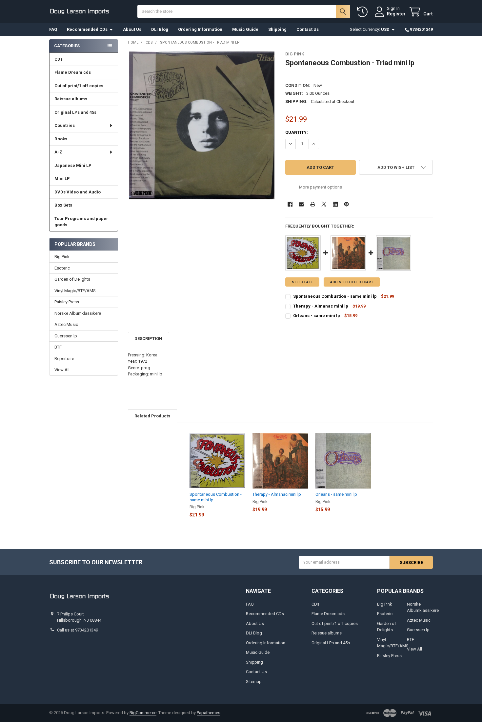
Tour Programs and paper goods (81, 222)
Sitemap (254, 681)
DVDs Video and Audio (77, 192)
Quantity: (296, 132)
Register (396, 13)
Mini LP (62, 178)
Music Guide (245, 29)
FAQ (53, 29)
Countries (64, 125)
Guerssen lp (65, 335)
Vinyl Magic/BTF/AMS (75, 290)
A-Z (58, 152)
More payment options (320, 187)
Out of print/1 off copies (78, 85)
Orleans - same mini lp (317, 315)
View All (62, 369)
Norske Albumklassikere (77, 313)
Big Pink (62, 256)
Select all (302, 282)
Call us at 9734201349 (77, 630)
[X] (324, 204)
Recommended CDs (87, 29)
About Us (132, 29)
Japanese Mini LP (72, 165)
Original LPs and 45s (75, 112)
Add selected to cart (351, 282)
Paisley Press (66, 301)
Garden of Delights (72, 279)
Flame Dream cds (72, 72)
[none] (202, 125)
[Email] (301, 204)
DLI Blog (159, 29)
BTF (58, 347)
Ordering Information (200, 29)
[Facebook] (290, 204)
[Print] (312, 204)
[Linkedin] (335, 204)
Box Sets (63, 205)
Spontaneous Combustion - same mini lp (335, 296)
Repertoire (64, 358)
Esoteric (62, 268)
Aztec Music (66, 324)
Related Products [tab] (152, 415)
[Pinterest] (346, 204)
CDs (58, 59)
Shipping (277, 29)
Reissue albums (70, 98)
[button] (396, 167)
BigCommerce (143, 712)
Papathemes (208, 712)
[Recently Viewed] (363, 12)
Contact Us (307, 29)
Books (60, 138)
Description (148, 338)
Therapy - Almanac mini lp (320, 306)
